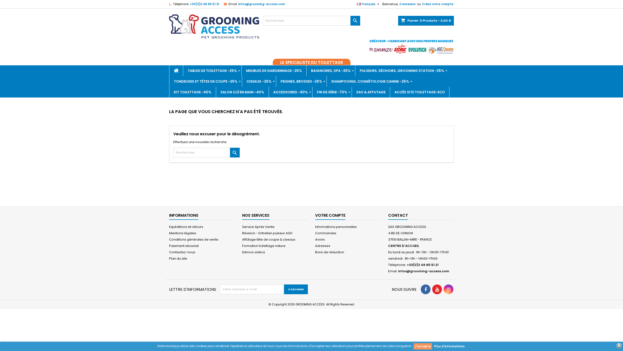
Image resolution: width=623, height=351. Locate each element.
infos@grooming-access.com (261, 4)
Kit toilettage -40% (192, 92)
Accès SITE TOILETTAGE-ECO (419, 92)
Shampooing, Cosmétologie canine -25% (370, 81)
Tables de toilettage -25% (212, 70)
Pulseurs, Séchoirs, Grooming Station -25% (402, 70)
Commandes (325, 233)
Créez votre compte (437, 4)
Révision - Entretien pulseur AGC (267, 233)
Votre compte (330, 215)
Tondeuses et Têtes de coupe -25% (206, 81)
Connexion (407, 4)
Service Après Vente (258, 226)
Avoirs (320, 239)
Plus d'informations (449, 346)
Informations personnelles (336, 226)
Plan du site (178, 258)
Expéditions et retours (186, 226)
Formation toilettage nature (263, 246)
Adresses (322, 246)
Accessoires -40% (290, 92)
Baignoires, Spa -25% (331, 70)
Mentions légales (182, 233)
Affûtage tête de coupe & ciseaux (268, 239)
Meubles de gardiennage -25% (274, 70)
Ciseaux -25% (259, 81)
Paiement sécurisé (184, 246)
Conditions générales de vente (193, 239)
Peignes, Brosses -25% (301, 81)
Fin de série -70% (332, 92)
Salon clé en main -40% (242, 92)
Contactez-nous (182, 252)
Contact (398, 215)
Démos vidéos (253, 252)
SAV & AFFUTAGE (370, 92)
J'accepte (423, 346)
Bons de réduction (329, 252)
